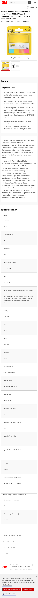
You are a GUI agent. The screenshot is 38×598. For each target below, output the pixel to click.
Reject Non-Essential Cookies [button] (12, 589)
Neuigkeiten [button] (8, 542)
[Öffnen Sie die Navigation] (35, 2)
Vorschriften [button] (9, 548)
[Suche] (29, 2)
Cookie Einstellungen (24, 566)
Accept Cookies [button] (28, 589)
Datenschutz (13, 566)
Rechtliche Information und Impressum (21, 565)
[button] (9, 594)
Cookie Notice (7, 585)
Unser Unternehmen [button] (12, 535)
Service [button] (6, 554)
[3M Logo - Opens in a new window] (4, 2)
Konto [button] (32, 7)
